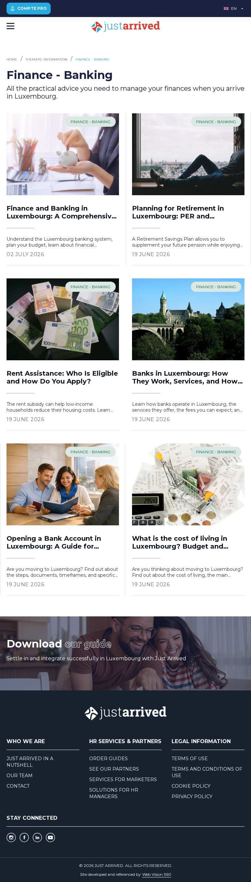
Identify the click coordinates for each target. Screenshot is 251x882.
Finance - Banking (92, 59)
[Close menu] (10, 27)
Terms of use (190, 758)
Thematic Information (46, 59)
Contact (18, 786)
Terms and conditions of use (207, 772)
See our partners (114, 769)
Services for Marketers (123, 779)
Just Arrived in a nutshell (30, 762)
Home (12, 59)
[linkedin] (37, 837)
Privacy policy (192, 796)
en (234, 8)
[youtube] (50, 837)
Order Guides (108, 758)
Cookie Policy (191, 786)
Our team (20, 776)
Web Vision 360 (156, 874)
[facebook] (24, 837)
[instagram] (11, 837)
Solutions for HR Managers (113, 793)
